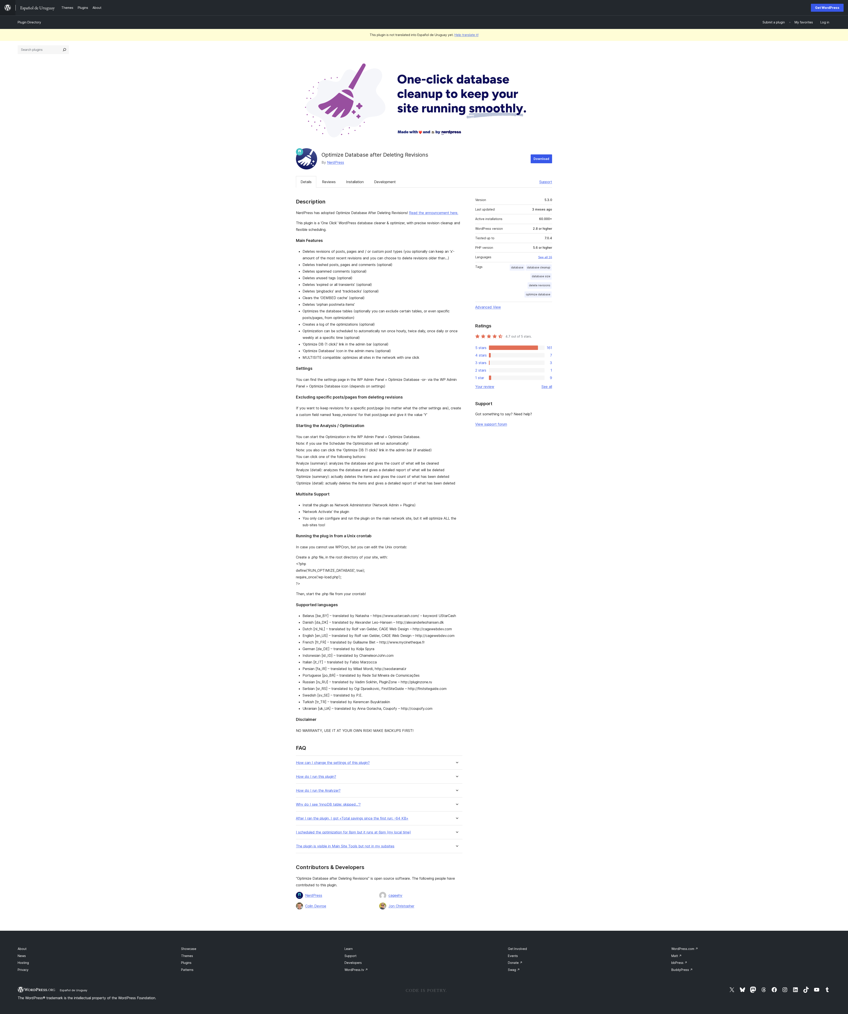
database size (541, 276)
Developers (353, 963)
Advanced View (488, 307)
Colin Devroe (315, 906)
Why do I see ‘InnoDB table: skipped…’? (328, 804)
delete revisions (539, 285)
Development (385, 182)
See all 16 (545, 257)
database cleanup (538, 267)
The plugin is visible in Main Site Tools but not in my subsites (345, 846)
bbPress (679, 963)
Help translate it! (466, 35)
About (22, 949)
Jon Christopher (401, 906)
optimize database (538, 294)
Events (513, 956)
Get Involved (517, 949)
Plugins (186, 963)
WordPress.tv (356, 970)
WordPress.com (684, 949)
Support (545, 182)
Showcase (188, 949)
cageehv (395, 895)
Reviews (329, 182)
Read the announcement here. (433, 213)
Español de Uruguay (73, 990)
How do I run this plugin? (316, 777)
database (517, 267)
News (22, 956)
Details (306, 182)
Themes (187, 956)
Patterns (187, 970)
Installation (355, 182)
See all (546, 386)
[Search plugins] (64, 49)
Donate (515, 963)
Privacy (23, 970)
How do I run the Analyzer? (318, 790)
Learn (348, 949)
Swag (514, 970)
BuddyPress (682, 970)
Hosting (23, 963)
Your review (484, 386)
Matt (676, 956)
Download (541, 159)
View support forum (491, 424)
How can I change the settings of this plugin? (333, 763)
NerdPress (335, 162)
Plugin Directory (29, 22)
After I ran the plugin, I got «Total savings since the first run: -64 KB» (352, 818)
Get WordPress (827, 7)
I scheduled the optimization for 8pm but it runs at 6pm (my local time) (353, 832)
